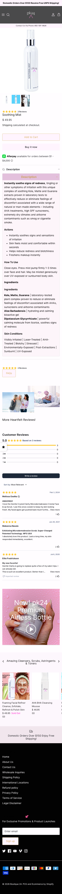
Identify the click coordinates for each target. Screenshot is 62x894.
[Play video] (31, 629)
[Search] (9, 15)
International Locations (15, 782)
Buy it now (31, 147)
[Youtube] (15, 851)
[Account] (52, 15)
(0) (3, 716)
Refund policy (10, 787)
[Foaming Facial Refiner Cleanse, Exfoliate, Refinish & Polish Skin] (16, 686)
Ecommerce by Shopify (43, 884)
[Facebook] (9, 851)
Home (5, 756)
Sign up (10, 841)
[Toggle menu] (3, 15)
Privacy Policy (10, 792)
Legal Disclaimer (11, 803)
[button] (31, 177)
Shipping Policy (11, 777)
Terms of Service (12, 798)
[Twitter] (4, 851)
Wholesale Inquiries (13, 772)
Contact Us (8, 767)
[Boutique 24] (31, 14)
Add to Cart (31, 137)
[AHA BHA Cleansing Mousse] (45, 686)
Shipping (7, 125)
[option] (31, 60)
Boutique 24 (16, 884)
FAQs (9, 373)
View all (31, 667)
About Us (7, 762)
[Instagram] (26, 851)
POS (25, 884)
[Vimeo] (20, 851)
